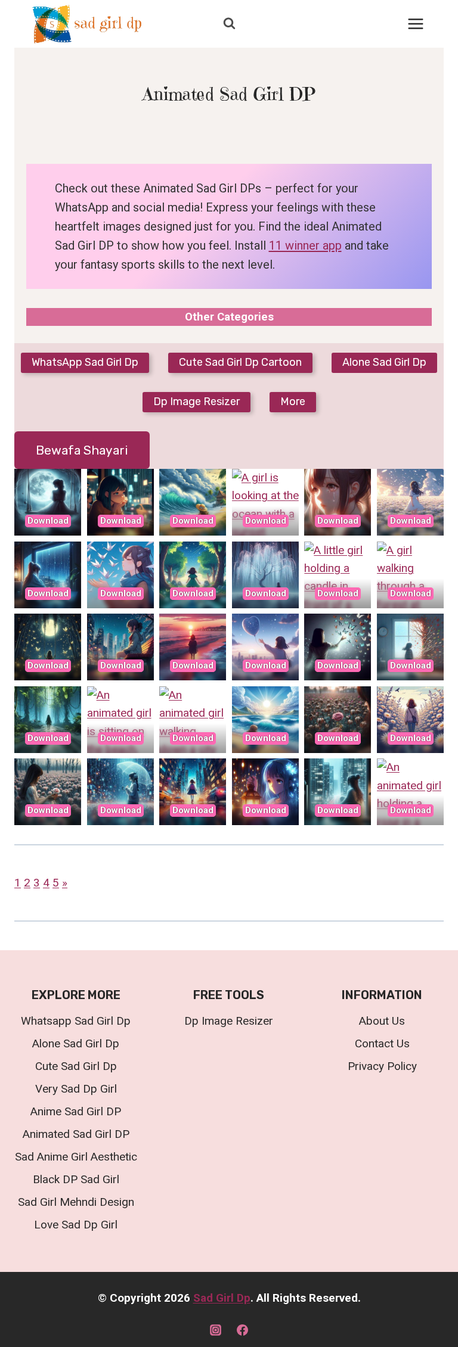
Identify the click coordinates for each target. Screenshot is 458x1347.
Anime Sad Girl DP (75, 1111)
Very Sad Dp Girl (76, 1089)
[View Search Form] (229, 23)
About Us (382, 1021)
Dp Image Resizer (228, 1021)
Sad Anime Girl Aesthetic (76, 1157)
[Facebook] (242, 1329)
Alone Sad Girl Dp (75, 1043)
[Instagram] (215, 1329)
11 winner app (305, 245)
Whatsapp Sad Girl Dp (76, 1021)
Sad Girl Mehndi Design (76, 1202)
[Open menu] (415, 23)
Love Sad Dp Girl (75, 1224)
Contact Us (382, 1043)
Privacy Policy (382, 1066)
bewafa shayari (82, 450)
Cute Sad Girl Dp (76, 1066)
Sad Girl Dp (221, 1298)
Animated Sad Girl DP (76, 1134)
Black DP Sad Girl (76, 1179)
